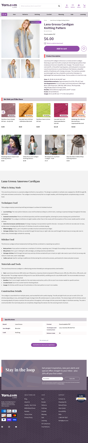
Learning (83, 14)
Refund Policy (63, 405)
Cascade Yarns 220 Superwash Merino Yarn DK (59, 121)
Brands (44, 402)
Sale (72, 14)
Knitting (37, 14)
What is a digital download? (55, 43)
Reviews (26, 411)
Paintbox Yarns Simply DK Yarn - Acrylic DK (8, 120)
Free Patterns (46, 427)
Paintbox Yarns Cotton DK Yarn (43, 120)
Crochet (49, 14)
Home (45, 20)
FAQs (60, 414)
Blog (25, 399)
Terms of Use (28, 414)
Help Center (62, 408)
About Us (27, 402)
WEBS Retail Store (29, 408)
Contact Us (62, 399)
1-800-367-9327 (63, 417)
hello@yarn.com (63, 421)
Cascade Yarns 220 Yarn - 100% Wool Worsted (26, 120)
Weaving (61, 14)
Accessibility (62, 411)
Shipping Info (62, 402)
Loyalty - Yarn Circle (30, 405)
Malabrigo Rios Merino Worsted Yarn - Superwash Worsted (78, 121)
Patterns (25, 14)
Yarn (14, 14)
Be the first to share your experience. (44, 345)
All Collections (46, 424)
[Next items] (85, 112)
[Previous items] (3, 112)
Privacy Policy (61, 384)
